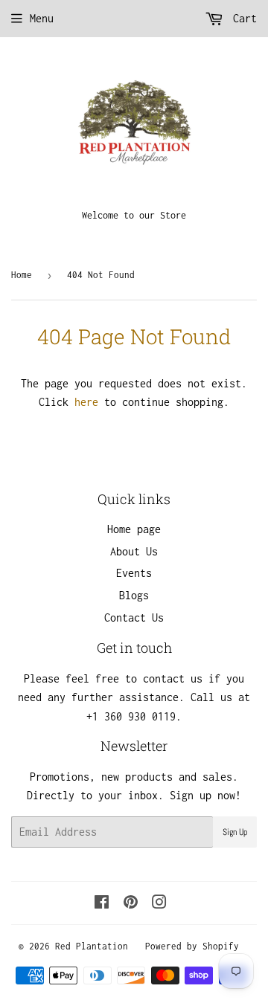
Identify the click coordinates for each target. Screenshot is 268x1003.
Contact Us (134, 617)
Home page (134, 529)
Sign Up (235, 832)
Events (134, 573)
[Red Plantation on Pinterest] (130, 903)
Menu (42, 18)
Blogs (134, 595)
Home (21, 275)
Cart (242, 18)
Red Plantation (91, 946)
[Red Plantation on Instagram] (159, 903)
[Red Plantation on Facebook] (101, 903)
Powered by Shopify (192, 946)
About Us (134, 551)
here (86, 402)
